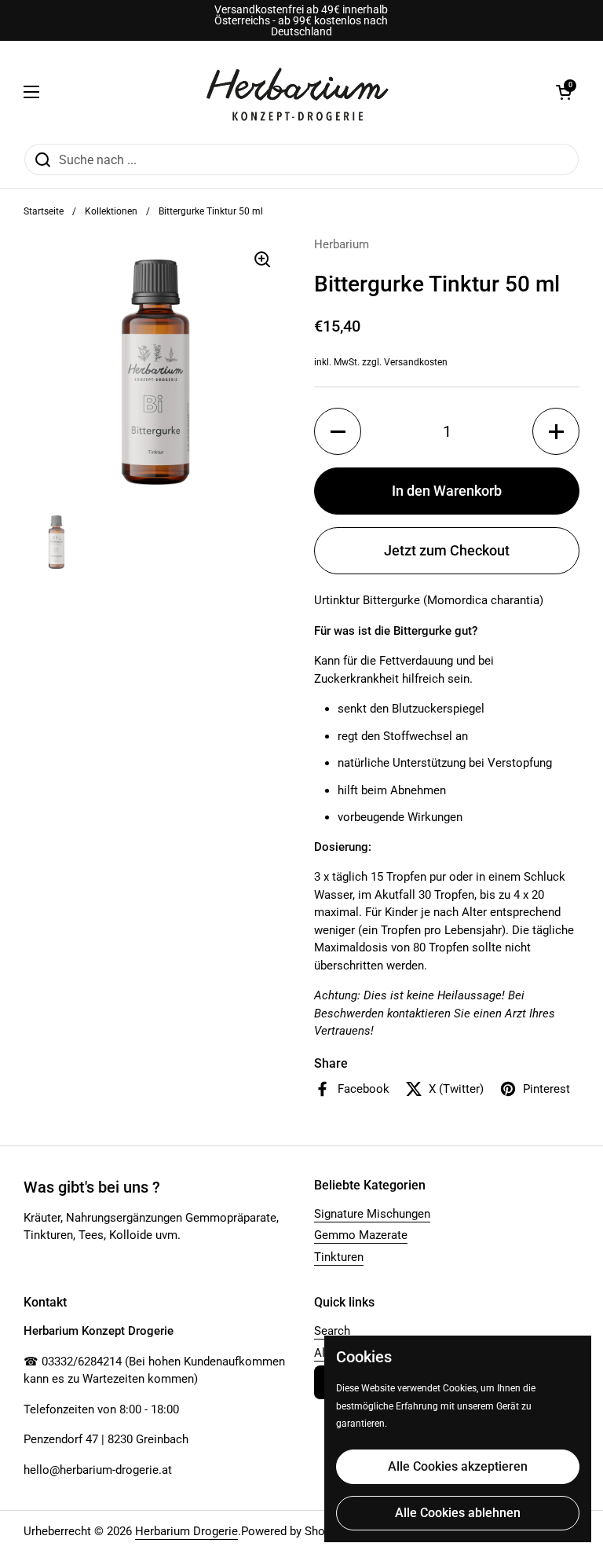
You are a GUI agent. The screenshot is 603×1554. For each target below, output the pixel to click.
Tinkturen (339, 1257)
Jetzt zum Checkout (447, 550)
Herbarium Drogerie (186, 1531)
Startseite (44, 211)
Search (332, 1331)
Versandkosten (416, 362)
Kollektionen (111, 211)
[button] (563, 92)
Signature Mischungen (372, 1214)
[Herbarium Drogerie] (298, 92)
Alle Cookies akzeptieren (458, 1466)
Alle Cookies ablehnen (458, 1512)
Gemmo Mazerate (360, 1235)
